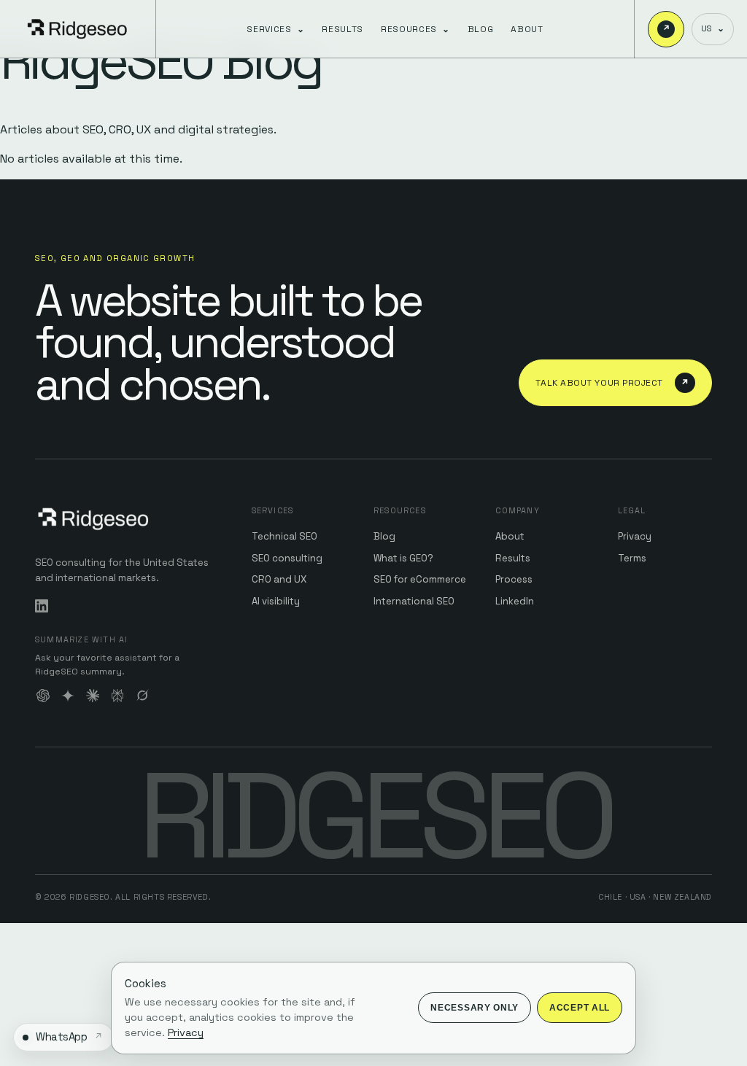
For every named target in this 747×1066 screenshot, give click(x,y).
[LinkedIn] (41, 605)
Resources (415, 29)
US (712, 28)
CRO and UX (279, 579)
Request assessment (666, 28)
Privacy (634, 536)
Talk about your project (612, 383)
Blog (481, 29)
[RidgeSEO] (78, 29)
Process (514, 579)
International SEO (414, 601)
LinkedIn (514, 601)
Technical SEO (284, 536)
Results (342, 29)
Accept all (579, 1007)
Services (275, 29)
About (527, 29)
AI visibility (276, 601)
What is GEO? (403, 558)
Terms (632, 558)
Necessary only (474, 1007)
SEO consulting (287, 558)
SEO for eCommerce (420, 579)
